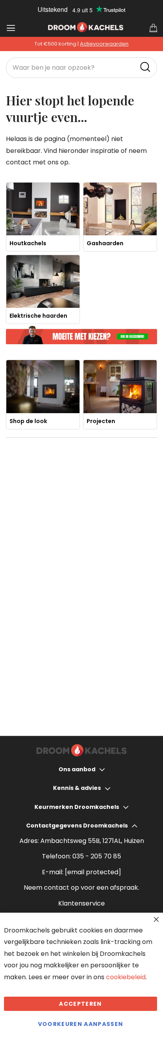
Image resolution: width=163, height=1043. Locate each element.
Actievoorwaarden (104, 44)
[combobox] (81, 67)
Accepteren (80, 1004)
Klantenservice (81, 903)
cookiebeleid (126, 977)
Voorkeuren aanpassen (80, 1024)
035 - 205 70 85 (96, 856)
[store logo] (85, 27)
